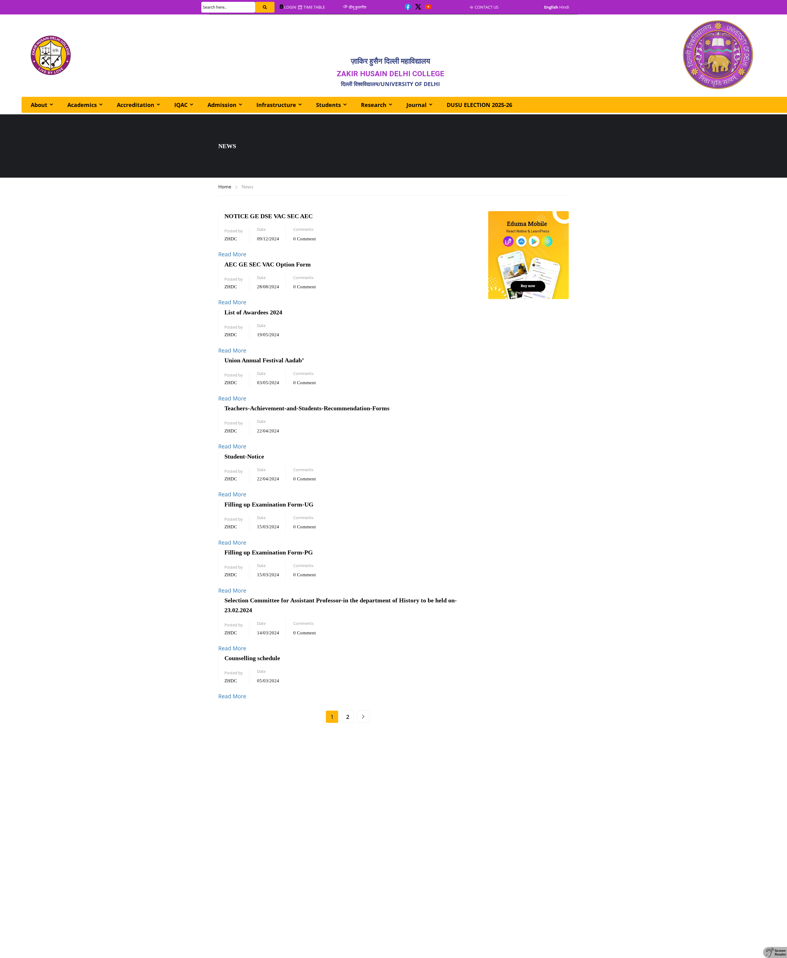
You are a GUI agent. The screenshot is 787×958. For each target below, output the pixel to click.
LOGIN (290, 7)
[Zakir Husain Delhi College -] (51, 55)
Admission (222, 104)
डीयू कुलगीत (357, 7)
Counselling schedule (252, 658)
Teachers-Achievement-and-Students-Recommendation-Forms (307, 408)
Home (224, 186)
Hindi (564, 7)
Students (328, 104)
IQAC (181, 104)
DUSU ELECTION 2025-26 (479, 104)
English (551, 7)
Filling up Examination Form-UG (269, 504)
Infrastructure (276, 104)
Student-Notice (244, 456)
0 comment (304, 238)
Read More (232, 254)
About (39, 104)
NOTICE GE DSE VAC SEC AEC (268, 216)
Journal (416, 104)
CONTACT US (486, 7)
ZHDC (230, 238)
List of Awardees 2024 (253, 312)
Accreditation (135, 104)
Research (373, 104)
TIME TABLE (314, 7)
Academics (82, 104)
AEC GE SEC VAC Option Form (267, 264)
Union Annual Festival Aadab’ (264, 360)
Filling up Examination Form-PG (268, 552)
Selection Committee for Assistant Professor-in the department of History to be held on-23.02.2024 (340, 605)
